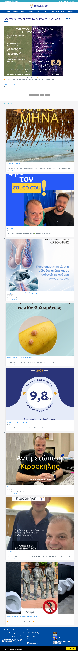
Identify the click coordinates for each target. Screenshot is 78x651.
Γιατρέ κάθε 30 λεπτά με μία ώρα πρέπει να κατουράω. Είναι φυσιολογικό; (23, 616)
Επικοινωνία (71, 11)
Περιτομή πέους (10, 228)
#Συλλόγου (11, 84)
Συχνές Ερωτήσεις (60, 11)
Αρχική (8, 11)
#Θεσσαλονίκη (19, 82)
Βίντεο (46, 11)
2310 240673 (71, 1)
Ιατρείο (22, 11)
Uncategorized (8, 86)
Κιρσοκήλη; (9, 551)
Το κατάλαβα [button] (71, 648)
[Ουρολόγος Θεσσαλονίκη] (39, 6)
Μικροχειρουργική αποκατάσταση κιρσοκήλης (17, 487)
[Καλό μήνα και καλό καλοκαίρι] (55, 634)
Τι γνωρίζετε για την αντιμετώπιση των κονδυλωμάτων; (19, 357)
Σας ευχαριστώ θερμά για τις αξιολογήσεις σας (17, 422)
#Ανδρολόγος (13, 82)
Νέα (53, 11)
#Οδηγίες (33, 82)
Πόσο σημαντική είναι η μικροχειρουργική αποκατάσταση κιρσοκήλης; (22, 293)
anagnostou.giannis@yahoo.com (32, 643)
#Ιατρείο (15, 84)
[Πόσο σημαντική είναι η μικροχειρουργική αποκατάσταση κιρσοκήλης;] (55, 642)
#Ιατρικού (6, 84)
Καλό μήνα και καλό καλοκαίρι (13, 163)
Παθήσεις (39, 11)
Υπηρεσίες (30, 11)
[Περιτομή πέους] (55, 638)
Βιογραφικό (15, 11)
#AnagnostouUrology (26, 82)
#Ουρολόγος (7, 82)
